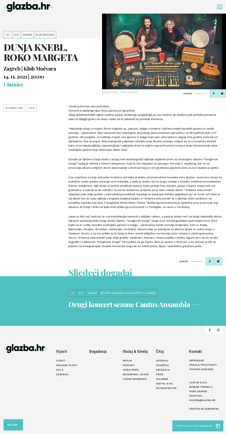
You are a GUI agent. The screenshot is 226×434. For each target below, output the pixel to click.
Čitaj (160, 351)
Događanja (98, 351)
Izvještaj (162, 365)
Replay (127, 360)
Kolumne (162, 379)
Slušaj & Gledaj (135, 351)
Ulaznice (13, 84)
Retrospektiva (166, 388)
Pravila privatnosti (203, 365)
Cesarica (62, 374)
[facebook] (213, 93)
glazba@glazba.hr (202, 400)
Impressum (196, 360)
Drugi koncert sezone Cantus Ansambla (129, 304)
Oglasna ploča (66, 365)
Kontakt (195, 351)
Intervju (162, 360)
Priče (159, 374)
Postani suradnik (201, 369)
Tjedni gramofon (135, 379)
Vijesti (61, 351)
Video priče (131, 370)
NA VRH (12, 424)
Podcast (129, 365)
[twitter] (218, 261)
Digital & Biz (164, 383)
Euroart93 (211, 409)
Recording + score (136, 374)
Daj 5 (59, 370)
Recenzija (163, 370)
